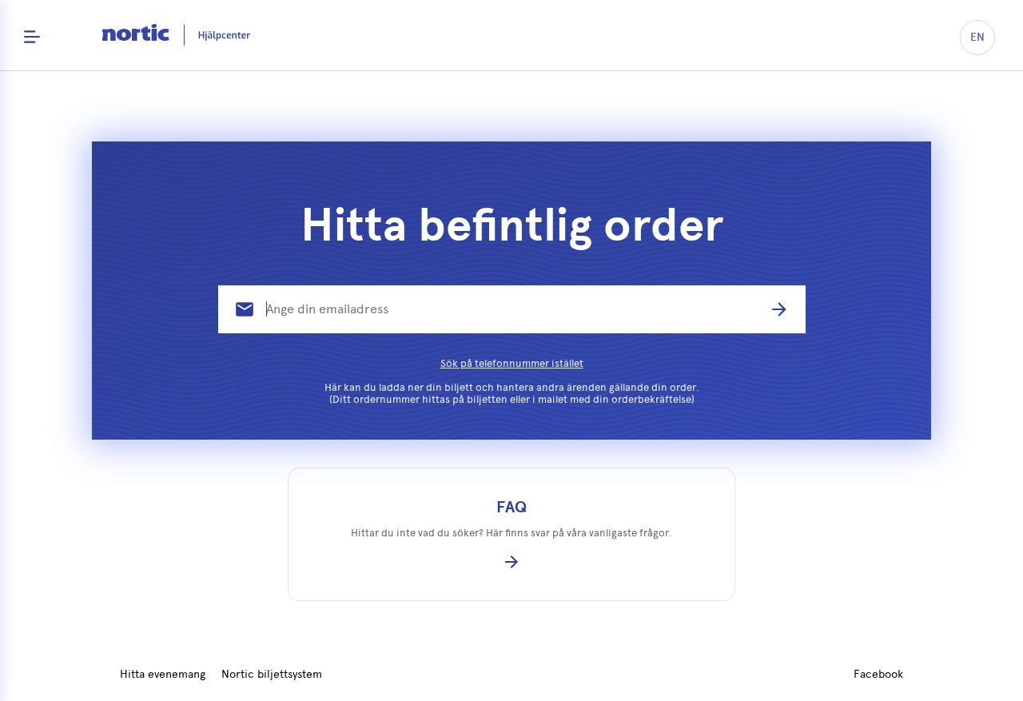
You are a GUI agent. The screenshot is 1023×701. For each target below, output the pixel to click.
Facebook (878, 674)
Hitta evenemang (162, 674)
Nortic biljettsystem (271, 674)
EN (977, 37)
